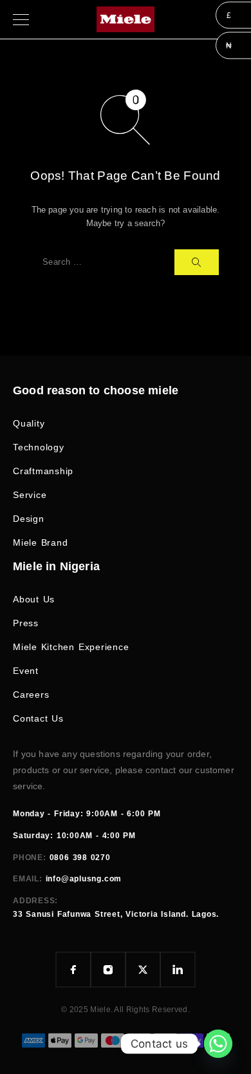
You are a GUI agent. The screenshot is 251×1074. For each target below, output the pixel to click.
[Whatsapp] (218, 1044)
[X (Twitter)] (143, 969)
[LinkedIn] (177, 969)
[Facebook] (73, 969)
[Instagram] (108, 969)
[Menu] (21, 19)
